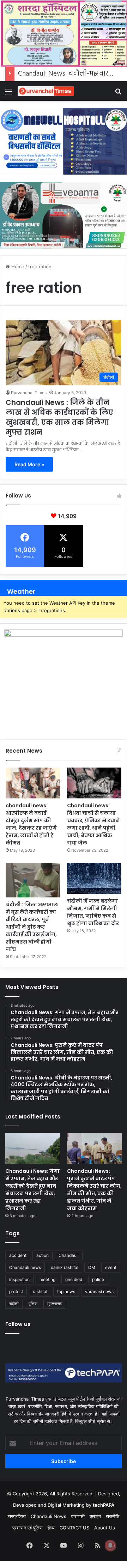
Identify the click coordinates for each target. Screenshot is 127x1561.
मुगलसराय (54, 1303)
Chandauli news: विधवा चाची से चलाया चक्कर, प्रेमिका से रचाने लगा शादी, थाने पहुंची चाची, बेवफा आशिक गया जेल (93, 824)
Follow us (18, 1324)
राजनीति (112, 1516)
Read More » (29, 464)
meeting (47, 1279)
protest (16, 1291)
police (98, 1279)
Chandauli (69, 1255)
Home (17, 266)
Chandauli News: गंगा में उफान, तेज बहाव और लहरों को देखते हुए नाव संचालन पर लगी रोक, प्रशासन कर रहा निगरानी (32, 1189)
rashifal (40, 1291)
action (42, 1255)
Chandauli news (25, 1267)
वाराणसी (78, 1516)
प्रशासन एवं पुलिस (27, 1527)
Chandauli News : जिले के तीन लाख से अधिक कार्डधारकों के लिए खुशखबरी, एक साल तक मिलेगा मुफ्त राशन (59, 417)
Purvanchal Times (29, 392)
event (110, 1267)
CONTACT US (74, 1527)
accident (17, 1255)
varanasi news (99, 1291)
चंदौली (14, 1303)
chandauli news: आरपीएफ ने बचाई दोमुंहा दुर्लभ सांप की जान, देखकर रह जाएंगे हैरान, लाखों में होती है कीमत (31, 824)
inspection (19, 1279)
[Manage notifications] (110, 1545)
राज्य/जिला (17, 1516)
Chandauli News (48, 1516)
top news (66, 1291)
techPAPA (103, 1505)
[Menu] (8, 94)
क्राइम (95, 1516)
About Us (104, 1527)
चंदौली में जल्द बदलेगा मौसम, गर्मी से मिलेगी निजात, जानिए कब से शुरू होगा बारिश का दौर (93, 912)
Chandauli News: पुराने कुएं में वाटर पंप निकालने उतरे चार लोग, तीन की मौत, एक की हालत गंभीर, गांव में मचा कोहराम (94, 1189)
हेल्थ (51, 1527)
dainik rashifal (64, 1267)
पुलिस (33, 1303)
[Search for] (118, 94)
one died (73, 1279)
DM (91, 1267)
